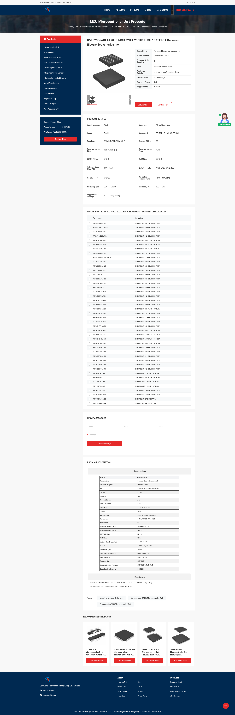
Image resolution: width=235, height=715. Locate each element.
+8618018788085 (60, 132)
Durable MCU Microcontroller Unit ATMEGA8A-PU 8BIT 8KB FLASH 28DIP (96, 652)
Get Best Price (143, 105)
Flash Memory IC (50, 88)
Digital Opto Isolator (51, 83)
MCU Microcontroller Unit (84, 27)
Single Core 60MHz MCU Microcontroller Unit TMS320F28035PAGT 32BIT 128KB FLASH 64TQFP (152, 652)
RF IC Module (49, 52)
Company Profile (123, 682)
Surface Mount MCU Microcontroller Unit (147, 598)
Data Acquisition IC (51, 109)
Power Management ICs (53, 57)
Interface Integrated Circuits (55, 78)
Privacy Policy (142, 696)
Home (70, 27)
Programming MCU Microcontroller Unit (115, 604)
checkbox (89, 223)
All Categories (175, 696)
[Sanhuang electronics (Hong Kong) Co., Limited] (48, 10)
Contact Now (60, 139)
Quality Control (123, 691)
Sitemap (140, 691)
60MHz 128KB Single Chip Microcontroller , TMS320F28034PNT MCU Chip (124, 652)
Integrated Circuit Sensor (54, 73)
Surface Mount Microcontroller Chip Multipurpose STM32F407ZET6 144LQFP (178, 652)
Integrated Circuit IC (51, 47)
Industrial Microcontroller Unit (111, 598)
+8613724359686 (63, 127)
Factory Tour (122, 687)
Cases (140, 687)
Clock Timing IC (50, 104)
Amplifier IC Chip (50, 99)
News (139, 682)
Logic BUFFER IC (50, 93)
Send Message (104, 443)
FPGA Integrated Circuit (53, 68)
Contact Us (121, 696)
